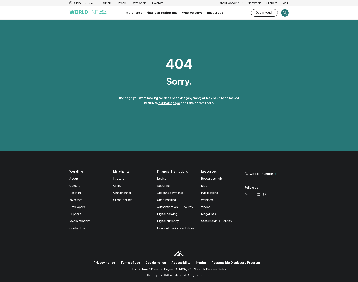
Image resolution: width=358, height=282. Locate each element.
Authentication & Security (175, 207)
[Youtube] (258, 194)
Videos (205, 207)
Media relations (80, 221)
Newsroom (254, 2)
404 (179, 64)
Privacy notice (104, 262)
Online (117, 186)
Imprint (201, 262)
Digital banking (167, 214)
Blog (204, 186)
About (73, 178)
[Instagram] (264, 194)
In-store (118, 178)
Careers (122, 3)
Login (285, 2)
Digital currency (168, 221)
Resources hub (211, 178)
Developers (139, 3)
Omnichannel (122, 193)
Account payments (170, 193)
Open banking (166, 200)
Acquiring (163, 186)
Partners (106, 2)
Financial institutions (162, 13)
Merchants (134, 13)
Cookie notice (155, 262)
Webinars (207, 200)
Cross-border (122, 200)
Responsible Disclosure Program (236, 262)
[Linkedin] (246, 194)
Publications (209, 193)
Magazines (208, 214)
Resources (215, 13)
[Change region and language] (275, 174)
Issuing (161, 178)
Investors (157, 3)
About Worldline (229, 2)
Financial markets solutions (175, 228)
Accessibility (180, 262)
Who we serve (192, 13)
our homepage (169, 103)
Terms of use (130, 262)
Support (271, 3)
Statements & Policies (216, 221)
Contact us (77, 228)
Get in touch (264, 12)
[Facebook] (252, 194)
